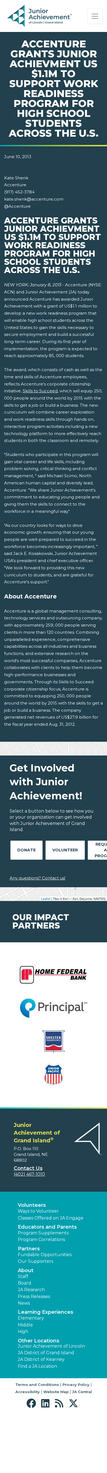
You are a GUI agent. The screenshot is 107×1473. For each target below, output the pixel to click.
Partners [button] (29, 1248)
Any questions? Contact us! (37, 878)
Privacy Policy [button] (76, 1384)
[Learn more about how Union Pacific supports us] (53, 1078)
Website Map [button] (56, 1392)
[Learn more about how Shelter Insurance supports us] (53, 1045)
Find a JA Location (37, 1366)
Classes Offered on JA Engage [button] (50, 1218)
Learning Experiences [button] (45, 1312)
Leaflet (45, 898)
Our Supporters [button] (35, 1261)
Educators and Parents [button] (47, 1226)
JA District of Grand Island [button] (46, 1352)
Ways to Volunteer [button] (38, 1211)
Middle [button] (25, 1325)
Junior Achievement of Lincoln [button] (51, 1346)
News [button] (24, 1303)
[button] (32, 1403)
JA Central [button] (82, 1392)
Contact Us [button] (28, 1168)
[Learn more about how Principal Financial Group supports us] (53, 1011)
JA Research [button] (31, 1289)
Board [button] (24, 1283)
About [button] (25, 1270)
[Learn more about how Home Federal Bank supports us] (53, 978)
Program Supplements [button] (43, 1232)
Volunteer (65, 850)
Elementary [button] (31, 1318)
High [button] (23, 1331)
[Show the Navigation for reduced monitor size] (95, 16)
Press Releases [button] (34, 1296)
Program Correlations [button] (41, 1239)
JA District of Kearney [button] (41, 1359)
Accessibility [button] (27, 1392)
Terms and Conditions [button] (37, 1384)
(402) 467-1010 (29, 1174)
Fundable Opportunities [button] (45, 1254)
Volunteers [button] (32, 1205)
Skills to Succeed (40, 390)
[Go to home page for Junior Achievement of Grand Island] (40, 16)
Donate (26, 850)
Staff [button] (23, 1276)
